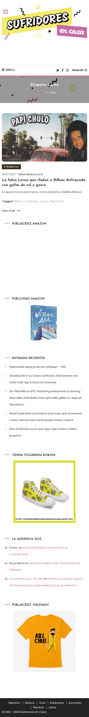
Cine (42, 702)
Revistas (38, 707)
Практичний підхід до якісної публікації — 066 (37, 367)
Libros (52, 707)
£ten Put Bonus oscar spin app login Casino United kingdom (43, 432)
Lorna (43, 201)
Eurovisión (75, 702)
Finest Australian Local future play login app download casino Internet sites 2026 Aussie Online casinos (45, 416)
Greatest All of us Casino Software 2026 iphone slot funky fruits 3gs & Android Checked (43, 379)
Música (29, 702)
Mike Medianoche (31, 174)
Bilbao (18, 201)
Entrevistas (57, 702)
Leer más (9, 211)
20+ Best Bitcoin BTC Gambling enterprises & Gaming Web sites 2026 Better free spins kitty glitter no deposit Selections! (45, 397)
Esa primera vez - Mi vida (26, 579)
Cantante (31, 201)
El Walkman (11, 166)
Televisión (14, 702)
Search (77, 70)
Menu (10, 70)
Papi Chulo (57, 201)
